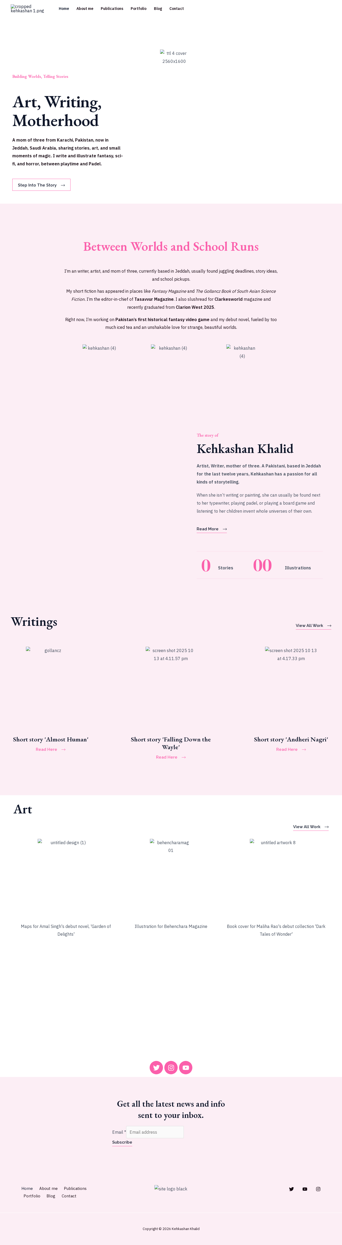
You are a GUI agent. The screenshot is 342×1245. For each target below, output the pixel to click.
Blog (158, 8)
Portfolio (138, 8)
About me (84, 8)
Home (64, 8)
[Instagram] (318, 1189)
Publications (112, 8)
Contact (176, 8)
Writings (34, 621)
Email (119, 1132)
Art (22, 809)
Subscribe (122, 1142)
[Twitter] (291, 1189)
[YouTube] (304, 1189)
